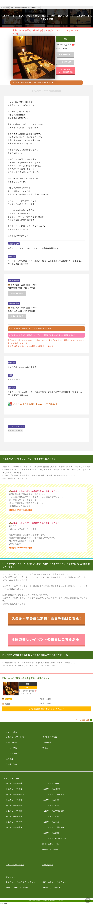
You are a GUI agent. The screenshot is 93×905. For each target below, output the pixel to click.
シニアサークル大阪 (14, 816)
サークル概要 (11, 742)
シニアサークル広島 (50, 816)
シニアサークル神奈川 (15, 794)
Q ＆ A (45, 748)
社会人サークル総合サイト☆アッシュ (21, 882)
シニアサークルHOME (15, 737)
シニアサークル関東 (14, 783)
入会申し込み (11, 764)
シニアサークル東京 (14, 789)
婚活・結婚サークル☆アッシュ (55, 882)
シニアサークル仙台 (50, 805)
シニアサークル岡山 (50, 822)
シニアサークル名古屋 (51, 789)
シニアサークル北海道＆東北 (54, 794)
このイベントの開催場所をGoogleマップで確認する (35, 404)
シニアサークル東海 (50, 783)
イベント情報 (11, 748)
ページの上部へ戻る (82, 720)
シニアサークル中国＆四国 (53, 811)
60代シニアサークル (50, 849)
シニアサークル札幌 (50, 800)
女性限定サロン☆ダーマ (52, 887)
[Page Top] (88, 902)
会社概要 (9, 759)
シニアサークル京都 (14, 827)
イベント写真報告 (49, 737)
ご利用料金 (46, 742)
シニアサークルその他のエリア (55, 838)
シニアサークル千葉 (14, 805)
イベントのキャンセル (15, 865)
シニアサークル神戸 (14, 822)
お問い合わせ (47, 865)
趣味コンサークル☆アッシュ (18, 887)
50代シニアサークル (50, 844)
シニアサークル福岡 (50, 833)
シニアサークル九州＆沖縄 (53, 827)
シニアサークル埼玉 (14, 800)
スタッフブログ (12, 753)
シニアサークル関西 (14, 811)
